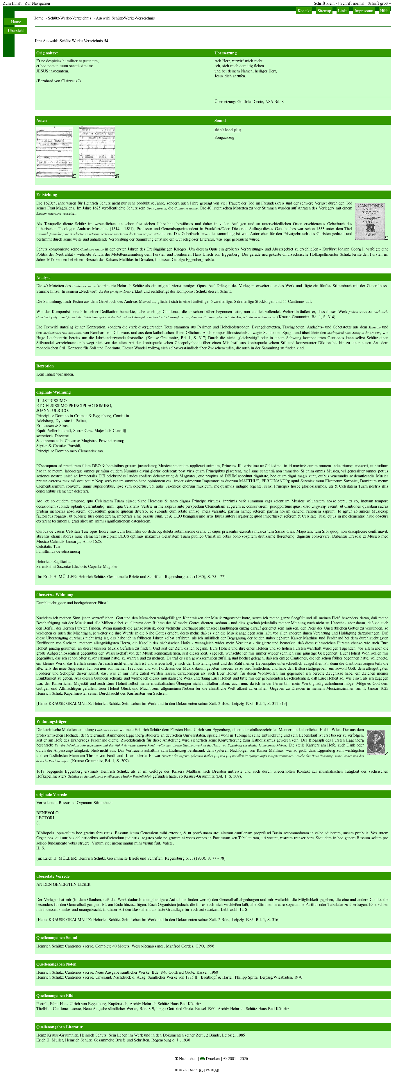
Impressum (364, 10)
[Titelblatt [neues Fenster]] (371, 238)
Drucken (212, 1058)
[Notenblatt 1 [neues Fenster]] (56, 176)
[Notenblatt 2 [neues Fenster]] (99, 176)
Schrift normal (352, 3)
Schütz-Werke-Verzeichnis (69, 18)
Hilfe (384, 10)
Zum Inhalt (12, 3)
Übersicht (16, 30)
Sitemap (324, 10)
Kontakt (304, 10)
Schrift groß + (379, 3)
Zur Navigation (37, 3)
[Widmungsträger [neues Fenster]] (377, 753)
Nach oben (187, 1058)
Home (16, 21)
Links (343, 10)
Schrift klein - (325, 3)
